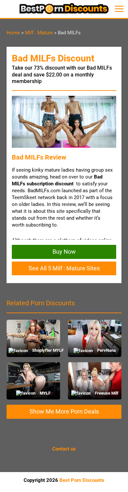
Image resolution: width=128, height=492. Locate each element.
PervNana (106, 350)
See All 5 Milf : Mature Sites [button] (64, 268)
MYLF (45, 393)
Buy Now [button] (64, 251)
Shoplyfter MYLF (44, 350)
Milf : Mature (39, 33)
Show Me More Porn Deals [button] (64, 411)
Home (13, 33)
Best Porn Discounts (81, 480)
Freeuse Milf (106, 393)
